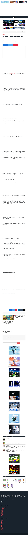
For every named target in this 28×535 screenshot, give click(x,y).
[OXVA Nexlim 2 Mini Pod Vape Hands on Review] (4, 439)
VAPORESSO (2, 508)
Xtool (2, 527)
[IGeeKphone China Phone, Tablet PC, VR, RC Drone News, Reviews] (14, 17)
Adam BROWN (7, 41)
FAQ (4, 34)
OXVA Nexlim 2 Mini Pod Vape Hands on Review (13, 439)
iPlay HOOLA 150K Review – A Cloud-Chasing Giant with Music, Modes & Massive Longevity (15, 451)
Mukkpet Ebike (3, 529)
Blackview (2, 522)
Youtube (2, 502)
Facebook (2, 501)
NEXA (2, 511)
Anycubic (2, 526)
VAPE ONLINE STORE (3, 507)
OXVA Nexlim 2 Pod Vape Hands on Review (12, 443)
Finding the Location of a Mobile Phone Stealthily (8, 332)
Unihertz (2, 524)
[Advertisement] (14, 10)
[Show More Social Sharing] (19, 45)
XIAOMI (12, 436)
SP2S (2, 513)
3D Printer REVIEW (8, 436)
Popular (4, 436)
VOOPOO (2, 509)
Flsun (2, 525)
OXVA (2, 510)
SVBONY (2, 520)
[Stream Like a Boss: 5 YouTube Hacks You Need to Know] (14, 52)
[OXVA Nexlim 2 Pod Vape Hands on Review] (4, 443)
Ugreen (2, 530)
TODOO (2, 515)
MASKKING (2, 512)
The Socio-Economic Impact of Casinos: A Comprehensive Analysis (20, 316)
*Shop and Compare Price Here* (5, 500)
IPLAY (2, 514)
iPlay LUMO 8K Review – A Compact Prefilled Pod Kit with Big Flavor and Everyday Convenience (15, 447)
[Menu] (2, 17)
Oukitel (2, 528)
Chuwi (2, 521)
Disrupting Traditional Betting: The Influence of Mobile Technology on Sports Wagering (8, 322)
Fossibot (2, 523)
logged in (8, 337)
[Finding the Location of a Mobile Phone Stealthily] (8, 328)
